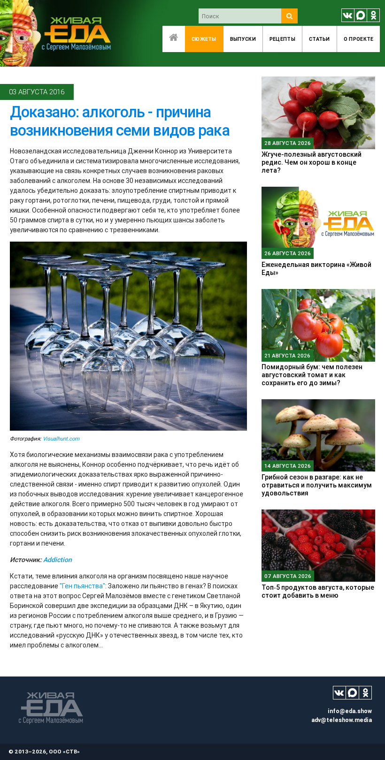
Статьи (319, 39)
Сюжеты (204, 39)
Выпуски (243, 39)
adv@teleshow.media (341, 719)
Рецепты (282, 39)
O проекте (359, 39)
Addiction (57, 559)
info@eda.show (350, 710)
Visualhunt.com (61, 438)
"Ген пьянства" (82, 586)
